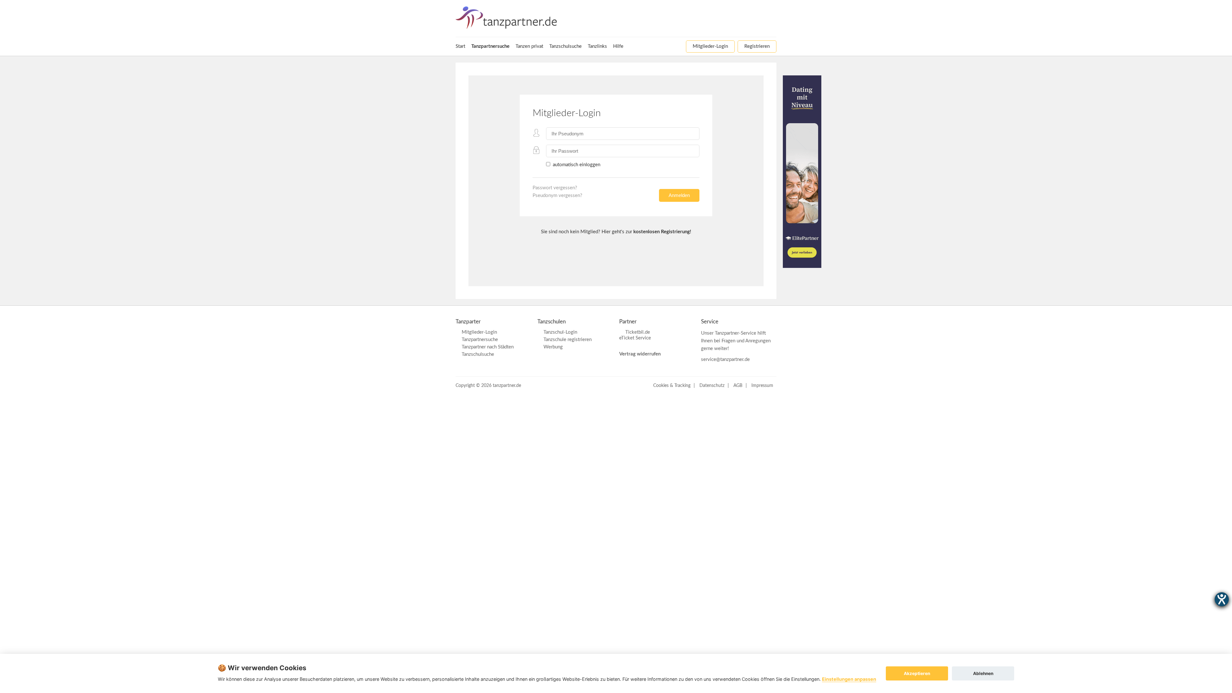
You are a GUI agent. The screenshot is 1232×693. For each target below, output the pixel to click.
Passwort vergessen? (555, 187)
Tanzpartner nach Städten (488, 347)
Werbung (553, 347)
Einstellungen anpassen (849, 679)
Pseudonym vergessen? (557, 195)
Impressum (762, 385)
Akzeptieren (917, 673)
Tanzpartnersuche (480, 339)
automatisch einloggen (576, 164)
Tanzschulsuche (478, 354)
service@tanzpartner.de (725, 359)
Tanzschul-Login (560, 332)
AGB (737, 385)
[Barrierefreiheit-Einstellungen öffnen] (1222, 599)
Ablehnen (983, 673)
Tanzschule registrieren (567, 339)
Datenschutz (711, 385)
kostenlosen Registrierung (661, 231)
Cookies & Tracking (671, 385)
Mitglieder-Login (479, 332)
